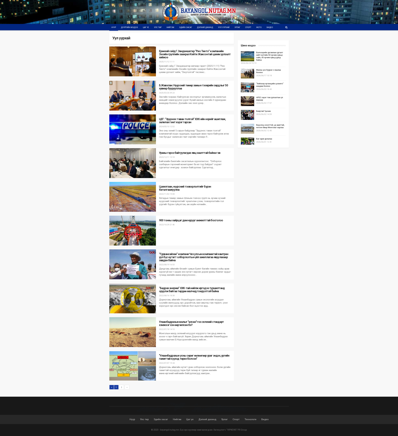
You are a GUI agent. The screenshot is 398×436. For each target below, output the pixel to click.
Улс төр (158, 27)
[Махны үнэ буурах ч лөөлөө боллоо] (247, 74)
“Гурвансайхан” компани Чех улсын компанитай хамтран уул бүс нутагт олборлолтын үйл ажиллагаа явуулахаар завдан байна (193, 257)
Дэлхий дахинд (205, 27)
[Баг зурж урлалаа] (247, 143)
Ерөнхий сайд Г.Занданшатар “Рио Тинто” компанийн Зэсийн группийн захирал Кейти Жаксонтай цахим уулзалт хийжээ (195, 54)
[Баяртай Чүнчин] (247, 115)
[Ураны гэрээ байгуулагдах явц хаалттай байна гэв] (132, 163)
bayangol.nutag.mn (169, 430)
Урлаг (237, 27)
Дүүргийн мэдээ (129, 27)
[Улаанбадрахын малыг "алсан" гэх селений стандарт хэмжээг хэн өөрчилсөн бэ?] (132, 332)
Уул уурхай (223, 27)
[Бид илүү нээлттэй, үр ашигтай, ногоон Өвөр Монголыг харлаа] (247, 129)
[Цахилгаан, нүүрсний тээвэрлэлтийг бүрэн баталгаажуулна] (132, 197)
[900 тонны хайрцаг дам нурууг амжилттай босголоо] (132, 231)
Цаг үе (146, 27)
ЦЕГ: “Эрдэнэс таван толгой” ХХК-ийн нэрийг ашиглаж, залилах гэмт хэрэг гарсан (192, 120)
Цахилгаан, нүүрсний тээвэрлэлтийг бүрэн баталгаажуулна (185, 188)
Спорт (248, 27)
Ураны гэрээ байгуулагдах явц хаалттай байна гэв (189, 152)
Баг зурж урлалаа (264, 139)
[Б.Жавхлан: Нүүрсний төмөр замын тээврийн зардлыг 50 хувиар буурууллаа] (132, 96)
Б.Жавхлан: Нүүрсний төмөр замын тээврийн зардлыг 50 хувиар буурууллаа (193, 87)
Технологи (250, 419)
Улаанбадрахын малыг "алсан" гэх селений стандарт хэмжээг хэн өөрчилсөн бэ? (191, 323)
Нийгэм (170, 27)
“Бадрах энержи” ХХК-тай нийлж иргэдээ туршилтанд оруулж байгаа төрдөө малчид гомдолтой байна (192, 289)
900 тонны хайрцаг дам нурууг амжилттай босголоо (191, 220)
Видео (270, 27)
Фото (259, 27)
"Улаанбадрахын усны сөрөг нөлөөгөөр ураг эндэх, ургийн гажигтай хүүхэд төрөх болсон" (194, 357)
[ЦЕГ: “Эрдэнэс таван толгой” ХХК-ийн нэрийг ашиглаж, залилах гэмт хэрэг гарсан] (132, 129)
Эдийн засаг (185, 27)
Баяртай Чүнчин (263, 111)
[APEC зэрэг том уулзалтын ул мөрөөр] (247, 101)
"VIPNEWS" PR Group (237, 430)
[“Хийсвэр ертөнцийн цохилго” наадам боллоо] (247, 87)
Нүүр (113, 27)
